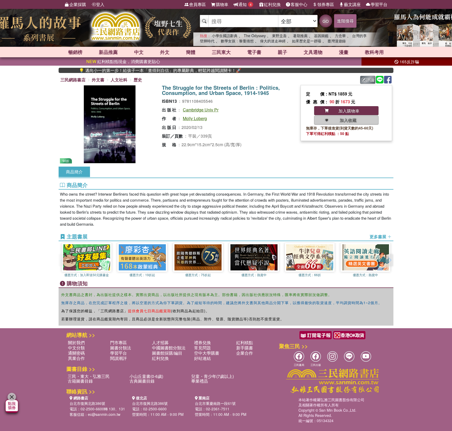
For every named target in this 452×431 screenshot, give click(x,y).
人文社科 (119, 80)
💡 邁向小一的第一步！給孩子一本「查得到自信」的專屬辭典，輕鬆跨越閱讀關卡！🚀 (147, 70)
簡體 (190, 52)
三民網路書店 (73, 80)
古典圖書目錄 (142, 381)
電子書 (254, 52)
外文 (165, 52)
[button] (389, 260)
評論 (370, 80)
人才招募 (160, 342)
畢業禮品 (199, 381)
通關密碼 (76, 353)
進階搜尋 (345, 21)
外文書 (98, 80)
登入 (100, 4)
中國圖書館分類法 (168, 348)
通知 (245, 4)
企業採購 (77, 4)
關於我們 (76, 342)
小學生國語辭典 (225, 35)
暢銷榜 (75, 52)
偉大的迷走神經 (273, 40)
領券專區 (325, 4)
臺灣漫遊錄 (336, 40)
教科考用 (374, 52)
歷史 (138, 80)
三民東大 (221, 52)
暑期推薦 (300, 35)
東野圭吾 (279, 35)
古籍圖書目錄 (80, 381)
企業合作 (244, 353)
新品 (108, 52)
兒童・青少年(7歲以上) (212, 376)
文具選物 (313, 52)
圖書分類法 (120, 348)
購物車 (222, 4)
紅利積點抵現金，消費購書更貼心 (123, 61)
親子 (282, 52)
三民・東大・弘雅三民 (89, 376)
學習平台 (379, 4)
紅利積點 (244, 342)
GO (326, 21)
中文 (139, 52)
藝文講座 (352, 4)
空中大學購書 (206, 353)
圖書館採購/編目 (167, 353)
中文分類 (76, 348)
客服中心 (299, 4)
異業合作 (76, 358)
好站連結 (202, 358)
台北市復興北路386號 (87, 403)
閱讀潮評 (118, 358)
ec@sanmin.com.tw (104, 414)
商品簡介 (74, 172)
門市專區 (118, 342)
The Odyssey (255, 35)
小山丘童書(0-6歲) (146, 376)
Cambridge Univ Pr (200, 110)
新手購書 (244, 348)
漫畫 (343, 52)
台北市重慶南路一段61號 (215, 403)
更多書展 (378, 236)
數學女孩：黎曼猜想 (237, 40)
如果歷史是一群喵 (306, 40)
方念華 (340, 35)
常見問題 (202, 348)
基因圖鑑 (321, 35)
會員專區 (197, 4)
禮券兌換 (202, 342)
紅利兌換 (272, 4)
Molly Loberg (195, 118)
